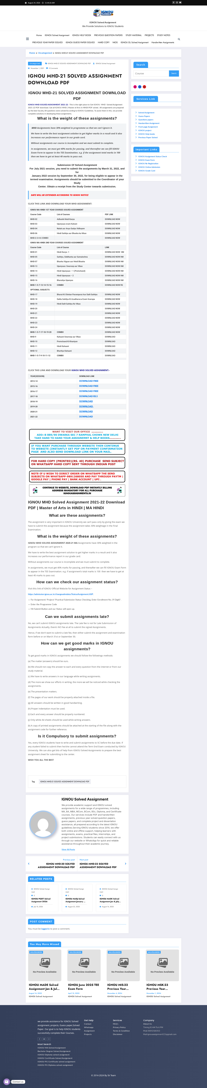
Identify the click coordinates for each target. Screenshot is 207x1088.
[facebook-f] (173, 2)
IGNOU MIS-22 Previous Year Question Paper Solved (83, 987)
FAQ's (115, 1024)
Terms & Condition (121, 1031)
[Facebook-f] (39, 1039)
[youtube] (180, 2)
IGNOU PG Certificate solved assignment (56, 1062)
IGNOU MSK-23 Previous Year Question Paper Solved (122, 987)
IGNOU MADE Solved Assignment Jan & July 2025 (109, 900)
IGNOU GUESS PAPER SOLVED (80, 42)
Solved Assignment (146, 113)
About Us (147, 1024)
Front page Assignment (148, 127)
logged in (45, 929)
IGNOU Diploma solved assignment (54, 1055)
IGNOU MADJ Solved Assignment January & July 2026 (75, 900)
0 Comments (53, 68)
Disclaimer (118, 1034)
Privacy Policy (119, 1027)
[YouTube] (144, 86)
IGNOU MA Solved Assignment (52, 1048)
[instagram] (176, 2)
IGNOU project (144, 130)
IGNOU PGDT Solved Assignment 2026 (40, 900)
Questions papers (145, 120)
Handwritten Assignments (163, 42)
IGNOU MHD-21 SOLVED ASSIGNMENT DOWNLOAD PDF (69, 63)
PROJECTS (149, 35)
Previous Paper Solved (148, 137)
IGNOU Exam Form (146, 160)
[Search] (179, 39)
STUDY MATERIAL (134, 35)
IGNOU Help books (146, 134)
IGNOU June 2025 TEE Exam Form (44, 987)
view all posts (68, 849)
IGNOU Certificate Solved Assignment (55, 1058)
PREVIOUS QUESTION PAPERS (108, 35)
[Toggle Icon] (27, 39)
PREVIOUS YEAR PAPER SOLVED (47, 42)
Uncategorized (35, 63)
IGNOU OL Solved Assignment (134, 42)
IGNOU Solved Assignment (102, 23)
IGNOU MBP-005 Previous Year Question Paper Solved (162, 987)
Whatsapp (88, 1027)
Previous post (69, 860)
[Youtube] (44, 1039)
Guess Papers (144, 116)
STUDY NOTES (163, 35)
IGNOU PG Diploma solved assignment (55, 1065)
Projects (88, 1034)
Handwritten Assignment (148, 123)
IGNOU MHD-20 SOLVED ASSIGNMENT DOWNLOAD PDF (56, 865)
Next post (84, 860)
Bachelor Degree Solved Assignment (54, 1051)
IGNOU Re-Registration (148, 164)
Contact (87, 1024)
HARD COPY (103, 42)
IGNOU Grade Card (146, 171)
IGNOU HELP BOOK (81, 35)
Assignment (89, 1031)
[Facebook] (139, 86)
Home (39, 35)
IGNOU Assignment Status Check (152, 156)
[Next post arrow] (125, 864)
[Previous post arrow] (29, 864)
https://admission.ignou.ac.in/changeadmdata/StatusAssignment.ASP (60, 594)
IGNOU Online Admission (149, 167)
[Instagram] (135, 86)
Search (140, 65)
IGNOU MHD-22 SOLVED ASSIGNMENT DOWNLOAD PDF (98, 865)
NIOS (115, 42)
